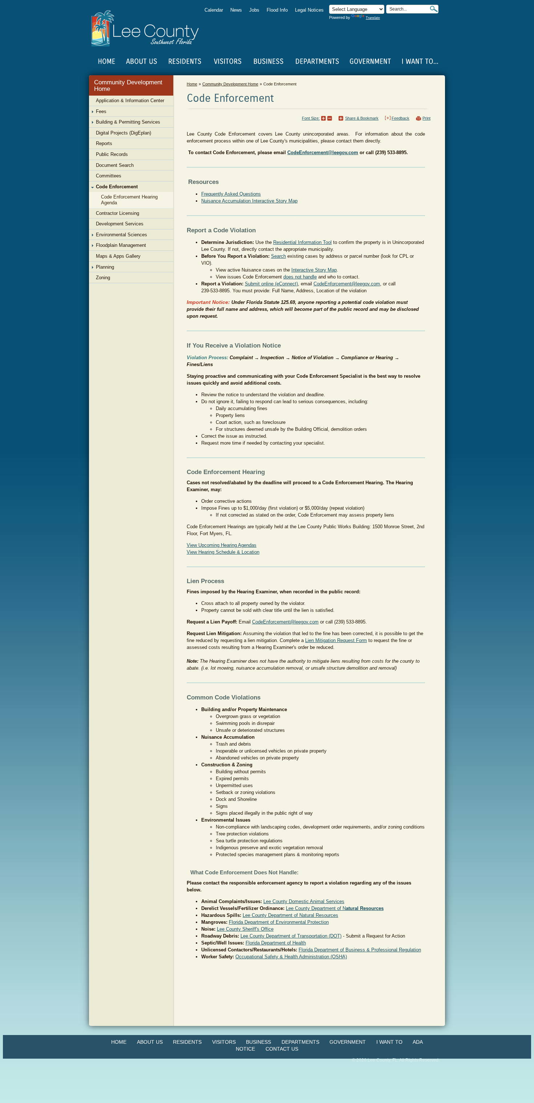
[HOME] (106, 61)
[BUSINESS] (268, 61)
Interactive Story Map (314, 270)
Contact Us (282, 1049)
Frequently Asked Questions (231, 194)
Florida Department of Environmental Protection (279, 922)
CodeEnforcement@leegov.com (285, 622)
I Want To (389, 1042)
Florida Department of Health (276, 943)
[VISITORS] (228, 61)
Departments (300, 1042)
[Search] (434, 9)
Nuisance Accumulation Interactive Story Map (249, 201)
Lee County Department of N (335, 908)
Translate (373, 18)
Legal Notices (309, 10)
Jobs (254, 10)
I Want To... (419, 61)
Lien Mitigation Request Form (336, 640)
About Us (150, 1042)
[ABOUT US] (141, 61)
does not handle (300, 277)
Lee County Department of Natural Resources (290, 915)
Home (106, 61)
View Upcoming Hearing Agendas (221, 545)
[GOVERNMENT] (370, 61)
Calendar (214, 10)
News (236, 10)
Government (347, 1042)
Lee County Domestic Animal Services (303, 901)
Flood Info (277, 10)
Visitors (224, 1042)
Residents (187, 1042)
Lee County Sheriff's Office (245, 929)
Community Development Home (128, 85)
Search (278, 256)
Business (258, 1042)
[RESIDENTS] (185, 61)
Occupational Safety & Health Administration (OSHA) (291, 956)
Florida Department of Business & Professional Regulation (360, 949)
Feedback (400, 118)
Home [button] (150, 28)
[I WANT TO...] (419, 61)
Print (426, 118)
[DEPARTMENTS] (317, 61)
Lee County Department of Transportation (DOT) (290, 936)
